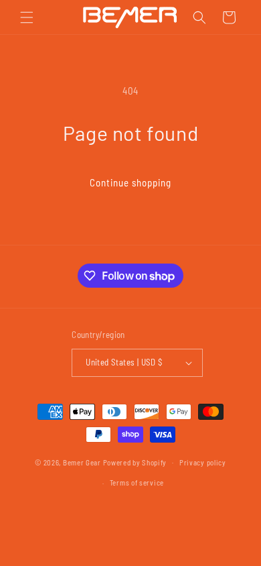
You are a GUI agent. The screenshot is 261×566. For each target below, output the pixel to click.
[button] (26, 17)
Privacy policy (202, 462)
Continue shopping (130, 182)
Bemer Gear (82, 461)
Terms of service (137, 482)
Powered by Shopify (135, 461)
